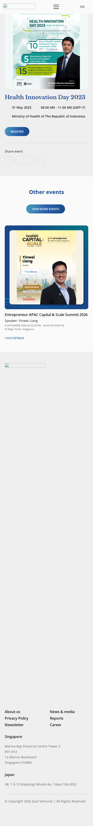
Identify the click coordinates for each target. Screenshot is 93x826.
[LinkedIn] (6, 816)
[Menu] (55, 6)
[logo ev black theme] (19, 6)
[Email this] (9, 160)
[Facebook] (30, 816)
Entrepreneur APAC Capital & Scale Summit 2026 (46, 314)
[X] (21, 816)
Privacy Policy (16, 718)
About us (12, 711)
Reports (56, 718)
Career (55, 724)
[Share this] (19, 160)
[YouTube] (37, 816)
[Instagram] (14, 816)
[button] (67, 7)
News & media (62, 711)
